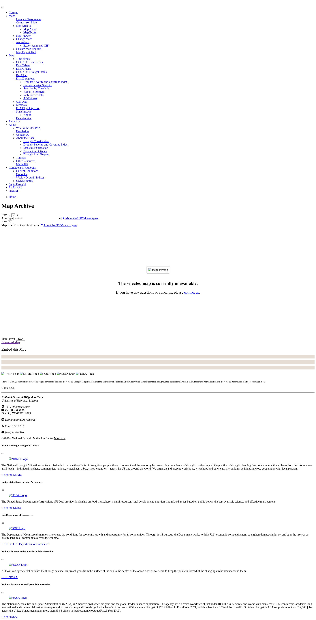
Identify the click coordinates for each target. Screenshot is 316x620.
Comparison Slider (27, 22)
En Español (15, 187)
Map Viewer (23, 35)
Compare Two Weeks (28, 19)
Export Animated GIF (36, 45)
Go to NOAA (9, 577)
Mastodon (59, 438)
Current (13, 12)
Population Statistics (35, 151)
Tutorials (21, 157)
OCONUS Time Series (29, 62)
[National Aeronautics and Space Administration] (18, 597)
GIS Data (21, 101)
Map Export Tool (26, 52)
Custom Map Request (28, 48)
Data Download (25, 78)
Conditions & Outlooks (22, 167)
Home (12, 196)
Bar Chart (21, 75)
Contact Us (22, 134)
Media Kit (22, 164)
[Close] (2, 453)
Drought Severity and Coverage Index (45, 81)
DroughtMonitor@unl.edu (20, 419)
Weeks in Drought (33, 91)
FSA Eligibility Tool (28, 108)
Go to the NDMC (11, 474)
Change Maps (24, 39)
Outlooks (21, 174)
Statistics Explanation (35, 147)
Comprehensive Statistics (37, 85)
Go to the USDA (11, 507)
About (27, 114)
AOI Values (30, 98)
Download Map (10, 342)
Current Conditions (27, 170)
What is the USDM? (28, 128)
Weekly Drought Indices (30, 177)
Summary (14, 121)
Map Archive (23, 25)
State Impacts (23, 111)
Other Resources (25, 161)
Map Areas (29, 29)
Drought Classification (36, 141)
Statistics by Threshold (36, 88)
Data (11, 55)
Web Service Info (33, 95)
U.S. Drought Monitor (14, 3)
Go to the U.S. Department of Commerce (25, 544)
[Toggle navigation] (2, 7)
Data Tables (23, 65)
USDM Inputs (24, 180)
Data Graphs (23, 68)
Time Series (23, 58)
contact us (191, 292)
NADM (13, 190)
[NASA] (85, 373)
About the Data (25, 137)
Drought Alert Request (36, 154)
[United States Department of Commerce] (48, 373)
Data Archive (23, 118)
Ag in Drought (17, 184)
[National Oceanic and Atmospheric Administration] (66, 373)
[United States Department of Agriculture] (10, 373)
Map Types (29, 32)
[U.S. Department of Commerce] (17, 528)
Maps (12, 15)
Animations (22, 42)
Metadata (21, 104)
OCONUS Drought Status (31, 71)
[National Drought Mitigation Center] (30, 373)
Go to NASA (9, 616)
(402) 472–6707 (14, 425)
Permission (22, 131)
